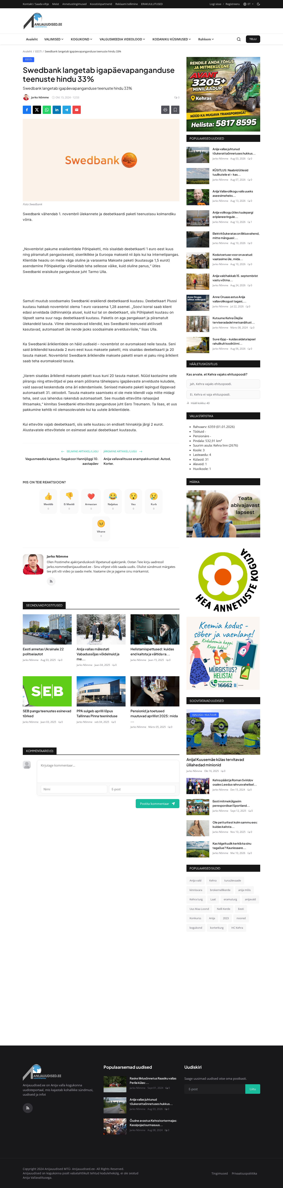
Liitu (174, 613)
